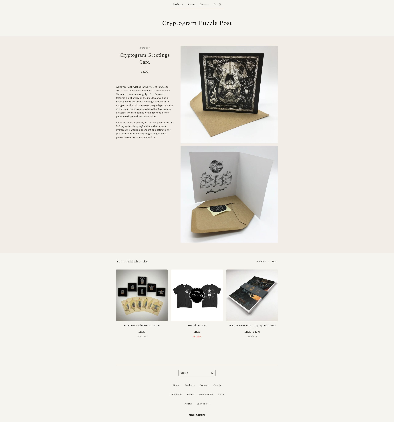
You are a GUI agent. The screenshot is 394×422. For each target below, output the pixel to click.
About (191, 4)
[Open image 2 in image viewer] (229, 194)
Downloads (176, 394)
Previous (261, 261)
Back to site (203, 404)
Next (274, 261)
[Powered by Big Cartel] (197, 415)
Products (178, 4)
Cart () (217, 4)
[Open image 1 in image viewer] (229, 94)
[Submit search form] (212, 373)
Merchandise (206, 394)
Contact (204, 4)
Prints (190, 394)
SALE (221, 394)
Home (176, 385)
